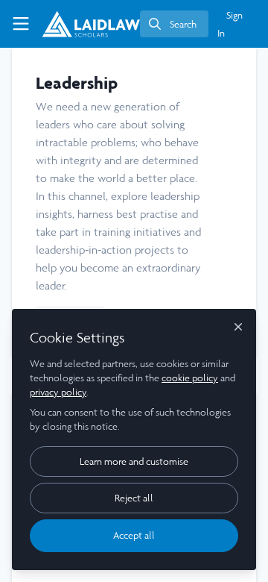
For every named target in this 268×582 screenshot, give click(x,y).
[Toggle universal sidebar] (21, 24)
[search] (174, 23)
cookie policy (190, 378)
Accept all (134, 535)
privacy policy (58, 392)
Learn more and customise (134, 461)
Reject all (134, 498)
